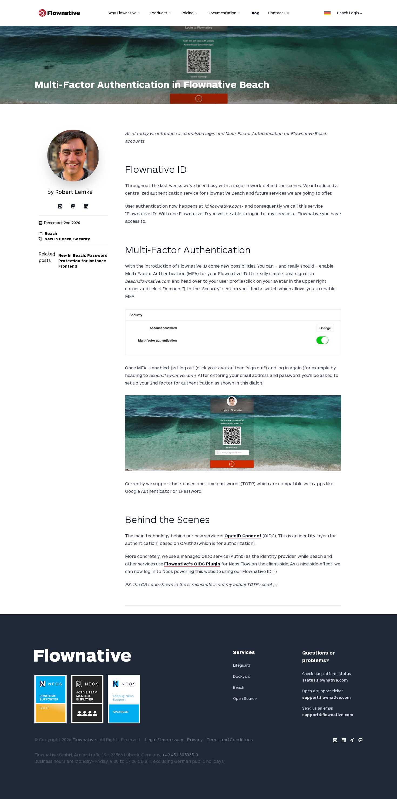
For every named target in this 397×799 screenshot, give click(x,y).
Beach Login (350, 13)
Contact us (278, 13)
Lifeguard (241, 665)
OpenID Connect (242, 535)
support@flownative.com (327, 714)
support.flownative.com (326, 697)
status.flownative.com (325, 680)
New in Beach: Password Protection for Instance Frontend (82, 260)
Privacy (195, 739)
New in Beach (58, 239)
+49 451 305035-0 (180, 754)
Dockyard (241, 676)
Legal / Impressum (164, 739)
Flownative (84, 739)
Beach (51, 233)
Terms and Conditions (230, 739)
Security (81, 239)
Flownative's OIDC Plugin (192, 563)
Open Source (245, 698)
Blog (255, 13)
